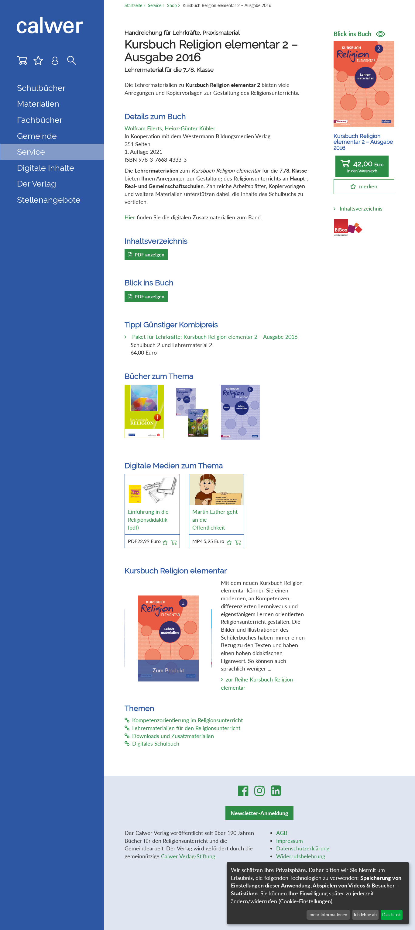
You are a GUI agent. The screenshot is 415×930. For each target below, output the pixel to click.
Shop (172, 5)
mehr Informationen (328, 914)
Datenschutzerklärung (302, 848)
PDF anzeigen (149, 254)
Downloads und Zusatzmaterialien (173, 736)
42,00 (365, 166)
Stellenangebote (49, 199)
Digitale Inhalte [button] (45, 168)
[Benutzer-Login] (55, 62)
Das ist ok (391, 914)
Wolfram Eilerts (143, 128)
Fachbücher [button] (39, 120)
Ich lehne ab (365, 914)
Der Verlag (36, 183)
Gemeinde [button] (37, 136)
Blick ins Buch (353, 33)
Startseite (133, 5)
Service (154, 5)
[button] (165, 541)
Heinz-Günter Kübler (190, 128)
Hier (130, 217)
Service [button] (31, 151)
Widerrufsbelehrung (300, 856)
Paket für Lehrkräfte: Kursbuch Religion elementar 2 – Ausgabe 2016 (214, 336)
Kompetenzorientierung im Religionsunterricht (187, 720)
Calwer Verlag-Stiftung (188, 856)
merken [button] (368, 186)
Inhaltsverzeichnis (361, 208)
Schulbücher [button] (41, 88)
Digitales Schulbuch (155, 743)
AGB (281, 832)
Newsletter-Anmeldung (259, 813)
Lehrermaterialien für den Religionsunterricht (186, 728)
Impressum (289, 840)
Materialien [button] (38, 103)
